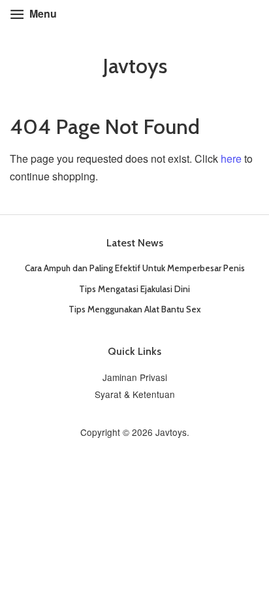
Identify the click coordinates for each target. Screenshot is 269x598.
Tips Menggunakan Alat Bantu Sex (135, 309)
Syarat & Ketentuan (135, 394)
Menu (42, 13)
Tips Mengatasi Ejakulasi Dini (134, 289)
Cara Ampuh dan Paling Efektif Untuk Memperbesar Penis (135, 268)
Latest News (134, 243)
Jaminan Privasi (135, 377)
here (231, 158)
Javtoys (135, 66)
